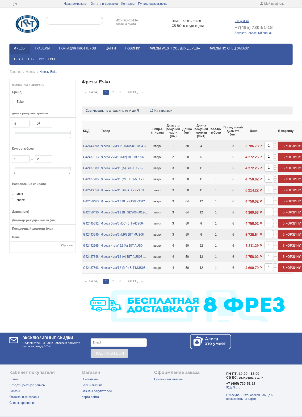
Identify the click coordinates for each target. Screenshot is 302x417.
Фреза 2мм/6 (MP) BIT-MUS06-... (124, 157)
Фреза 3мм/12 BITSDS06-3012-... (124, 212)
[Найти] (99, 21)
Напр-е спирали (157, 130)
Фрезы (19, 48)
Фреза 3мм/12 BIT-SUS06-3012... (124, 201)
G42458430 (91, 212)
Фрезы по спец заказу (229, 48)
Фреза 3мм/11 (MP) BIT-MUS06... (124, 179)
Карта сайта (90, 397)
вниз (20, 193)
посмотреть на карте (241, 399)
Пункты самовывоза (152, 3)
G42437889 (91, 168)
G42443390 (91, 146)
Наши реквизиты (75, 3)
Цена (253, 131)
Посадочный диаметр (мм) (233, 131)
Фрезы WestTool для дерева (175, 48)
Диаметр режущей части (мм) (173, 131)
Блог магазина (92, 385)
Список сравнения (22, 403)
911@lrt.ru (242, 21)
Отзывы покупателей (97, 391)
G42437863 (91, 268)
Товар (105, 131)
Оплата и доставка (104, 3)
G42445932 (91, 223)
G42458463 (91, 201)
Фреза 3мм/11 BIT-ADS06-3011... (124, 190)
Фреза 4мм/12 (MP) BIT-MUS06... (124, 268)
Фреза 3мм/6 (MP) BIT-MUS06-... (124, 234)
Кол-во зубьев (215, 130)
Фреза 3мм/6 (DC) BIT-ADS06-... (124, 223)
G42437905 (91, 179)
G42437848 (91, 256)
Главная (15, 72)
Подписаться (109, 353)
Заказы (14, 391)
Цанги (110, 48)
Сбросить (67, 245)
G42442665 (91, 245)
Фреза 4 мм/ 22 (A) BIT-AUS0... (123, 245)
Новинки (132, 48)
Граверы (42, 48)
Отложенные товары (24, 397)
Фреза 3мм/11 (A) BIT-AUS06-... (123, 168)
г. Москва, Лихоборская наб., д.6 (249, 395)
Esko (20, 101)
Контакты (127, 3)
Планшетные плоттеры (34, 59)
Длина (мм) (187, 130)
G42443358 (91, 190)
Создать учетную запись (27, 385)
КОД (86, 131)
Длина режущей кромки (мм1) (201, 131)
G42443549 (91, 234)
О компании (90, 379)
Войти (13, 379)
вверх (21, 200)
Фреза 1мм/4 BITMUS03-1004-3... (124, 146)
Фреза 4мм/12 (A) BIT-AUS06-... (123, 256)
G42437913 (91, 157)
